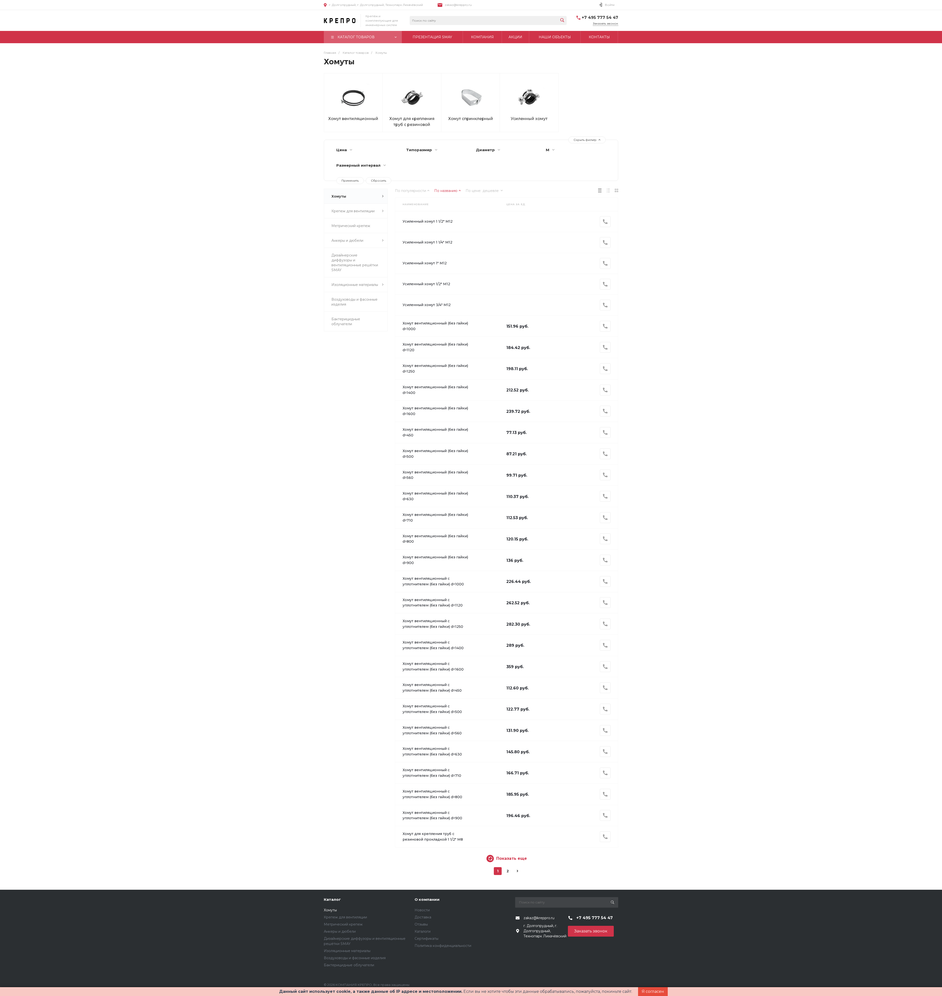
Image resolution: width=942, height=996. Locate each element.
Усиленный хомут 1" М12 (425, 263)
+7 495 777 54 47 (600, 17)
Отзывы (421, 924)
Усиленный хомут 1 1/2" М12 (428, 221)
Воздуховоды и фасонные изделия (354, 302)
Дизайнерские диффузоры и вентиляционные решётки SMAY (354, 262)
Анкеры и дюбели (347, 240)
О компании (427, 899)
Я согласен (653, 991)
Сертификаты (426, 938)
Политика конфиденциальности (443, 945)
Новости (422, 910)
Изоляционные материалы (354, 285)
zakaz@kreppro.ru (458, 5)
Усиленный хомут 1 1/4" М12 (427, 242)
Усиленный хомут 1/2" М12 (426, 284)
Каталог (332, 899)
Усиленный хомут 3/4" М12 (427, 305)
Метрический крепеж (350, 226)
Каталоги (423, 931)
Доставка (423, 917)
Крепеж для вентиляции (353, 211)
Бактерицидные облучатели (345, 321)
